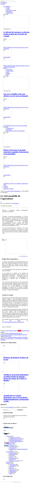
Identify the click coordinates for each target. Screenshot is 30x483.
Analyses (5, 186)
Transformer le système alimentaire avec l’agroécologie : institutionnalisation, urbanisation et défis (16, 398)
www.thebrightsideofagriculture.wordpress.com (13, 322)
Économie (5, 127)
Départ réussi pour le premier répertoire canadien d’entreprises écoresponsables (16, 152)
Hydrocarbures (12, 458)
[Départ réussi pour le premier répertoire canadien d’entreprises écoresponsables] (16, 145)
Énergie (8, 9)
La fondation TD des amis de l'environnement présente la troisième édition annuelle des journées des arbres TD (14, 335)
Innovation (8, 129)
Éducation (11, 468)
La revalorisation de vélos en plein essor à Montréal (15, 125)
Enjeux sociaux (9, 70)
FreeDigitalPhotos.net (24, 256)
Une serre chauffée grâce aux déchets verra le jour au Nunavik (15, 95)
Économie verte (10, 128)
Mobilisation (12, 471)
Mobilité (8, 73)
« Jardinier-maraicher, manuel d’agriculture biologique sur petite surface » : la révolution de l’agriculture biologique (14, 338)
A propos (5, 187)
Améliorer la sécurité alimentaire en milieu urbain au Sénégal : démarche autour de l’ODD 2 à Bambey (16, 377)
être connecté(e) (9, 407)
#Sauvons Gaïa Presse (8, 188)
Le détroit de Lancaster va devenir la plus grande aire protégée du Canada (16, 34)
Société (5, 68)
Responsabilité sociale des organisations (15, 130)
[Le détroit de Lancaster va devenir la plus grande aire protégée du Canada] (16, 27)
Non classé (8, 462)
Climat (7, 7)
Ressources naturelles (11, 10)
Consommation (12, 465)
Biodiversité (9, 11)
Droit (7, 74)
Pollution (11, 459)
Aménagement (9, 12)
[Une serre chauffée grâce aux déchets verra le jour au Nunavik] (16, 89)
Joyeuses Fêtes (6, 57)
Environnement (7, 6)
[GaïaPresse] (4, 2)
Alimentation (9, 69)
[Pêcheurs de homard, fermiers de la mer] (11, 354)
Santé (7, 72)
